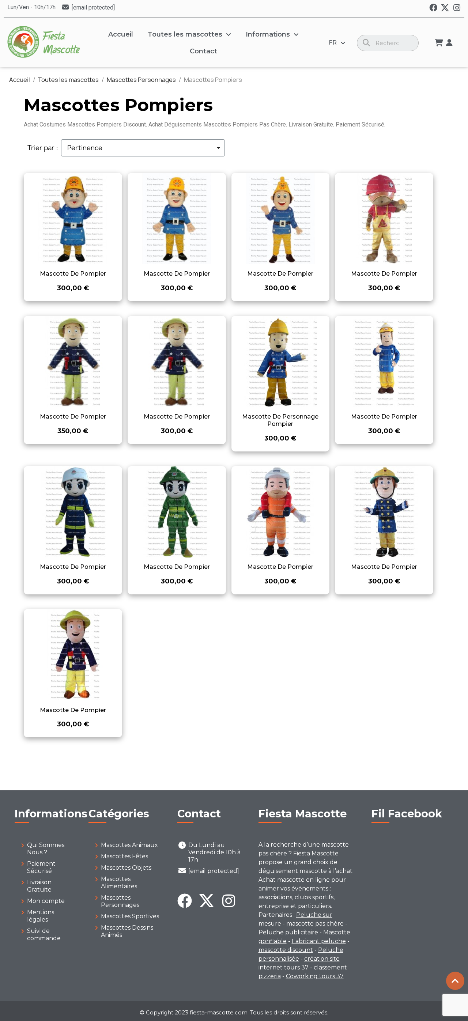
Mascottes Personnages (120, 901)
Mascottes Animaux (129, 845)
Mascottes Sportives (130, 916)
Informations (268, 34)
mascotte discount (285, 949)
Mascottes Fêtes (124, 856)
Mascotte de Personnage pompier (280, 420)
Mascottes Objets (126, 867)
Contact (203, 51)
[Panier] (439, 43)
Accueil (120, 34)
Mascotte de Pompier (73, 273)
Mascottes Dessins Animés (127, 931)
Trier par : (42, 148)
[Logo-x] (445, 8)
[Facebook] (433, 8)
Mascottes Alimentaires (119, 883)
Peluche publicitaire (288, 932)
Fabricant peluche (319, 941)
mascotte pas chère (315, 923)
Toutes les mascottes (185, 34)
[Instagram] (457, 8)
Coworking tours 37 (315, 976)
